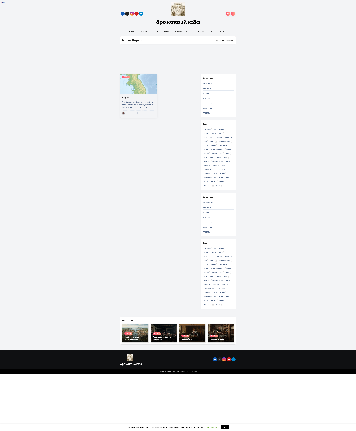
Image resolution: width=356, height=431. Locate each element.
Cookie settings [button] (212, 427)
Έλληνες (221, 129)
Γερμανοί (213, 145)
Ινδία (221, 153)
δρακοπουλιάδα (178, 22)
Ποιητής (215, 173)
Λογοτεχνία (177, 31)
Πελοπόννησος (221, 169)
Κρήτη (225, 157)
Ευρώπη (206, 153)
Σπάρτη (206, 181)
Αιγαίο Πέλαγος (208, 137)
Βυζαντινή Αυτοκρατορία (224, 141)
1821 (215, 129)
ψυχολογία (217, 185)
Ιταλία (205, 157)
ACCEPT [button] (225, 427)
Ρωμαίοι (222, 173)
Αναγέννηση (218, 137)
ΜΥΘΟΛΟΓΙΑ (207, 108)
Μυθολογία (189, 31)
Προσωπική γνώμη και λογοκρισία (162, 338)
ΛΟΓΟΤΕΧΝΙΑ (208, 103)
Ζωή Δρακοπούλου (130, 113)
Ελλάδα (206, 149)
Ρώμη (227, 177)
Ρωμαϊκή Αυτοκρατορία (210, 177)
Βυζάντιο (212, 141)
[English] (2, 3)
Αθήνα (220, 133)
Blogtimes (183, 372)
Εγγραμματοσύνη (217, 339)
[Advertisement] (178, 59)
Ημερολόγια (186, 339)
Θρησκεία (214, 153)
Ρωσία (221, 177)
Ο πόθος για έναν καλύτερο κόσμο (131, 338)
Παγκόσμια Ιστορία (209, 169)
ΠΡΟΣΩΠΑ (206, 113)
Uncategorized (208, 84)
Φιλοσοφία (221, 181)
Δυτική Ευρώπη (223, 145)
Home (131, 31)
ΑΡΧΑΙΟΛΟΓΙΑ (208, 88)
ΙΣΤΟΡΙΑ (126, 77)
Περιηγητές (207, 173)
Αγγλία (214, 133)
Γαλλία (206, 145)
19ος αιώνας (207, 129)
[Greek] (4, 3)
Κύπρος (228, 161)
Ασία (205, 141)
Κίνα (211, 157)
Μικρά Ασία (216, 165)
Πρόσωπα (223, 31)
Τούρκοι (213, 181)
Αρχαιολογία (142, 31)
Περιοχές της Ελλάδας (206, 31)
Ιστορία (154, 31)
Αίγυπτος (206, 133)
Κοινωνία (165, 31)
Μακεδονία (207, 165)
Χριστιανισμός (207, 185)
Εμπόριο (228, 149)
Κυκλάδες (206, 161)
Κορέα (125, 97)
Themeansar (194, 372)
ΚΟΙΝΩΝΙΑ (206, 98)
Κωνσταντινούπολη (217, 161)
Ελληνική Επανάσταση (217, 149)
